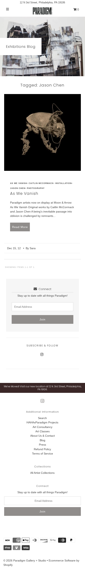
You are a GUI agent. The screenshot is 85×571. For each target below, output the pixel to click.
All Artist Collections (42, 472)
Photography (36, 188)
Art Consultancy (42, 427)
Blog (42, 440)
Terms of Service (42, 453)
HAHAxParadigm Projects (42, 422)
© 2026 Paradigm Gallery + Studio (24, 560)
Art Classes (42, 431)
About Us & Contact (42, 435)
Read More (20, 227)
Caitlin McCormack (41, 183)
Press (42, 444)
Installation (63, 183)
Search (42, 418)
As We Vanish (18, 183)
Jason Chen (17, 188)
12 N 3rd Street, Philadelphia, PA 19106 (42, 2)
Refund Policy (42, 449)
